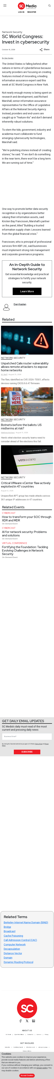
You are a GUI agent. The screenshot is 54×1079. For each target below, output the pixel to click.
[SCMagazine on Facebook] (20, 1021)
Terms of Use (38, 744)
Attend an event (30, 1047)
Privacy (46, 1034)
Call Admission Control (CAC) (20, 940)
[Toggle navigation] (5, 5)
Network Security (12, 32)
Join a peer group (42, 1047)
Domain (8, 957)
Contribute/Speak (18, 1047)
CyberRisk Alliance (19, 1034)
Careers (39, 1034)
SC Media (8, 1034)
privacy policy (42, 1068)
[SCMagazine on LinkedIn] (33, 1021)
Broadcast (9, 931)
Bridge (7, 926)
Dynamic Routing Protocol (18, 962)
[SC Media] (27, 6)
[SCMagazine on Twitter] (27, 1021)
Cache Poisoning (13, 935)
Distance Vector (13, 953)
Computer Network (15, 944)
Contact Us (30, 1034)
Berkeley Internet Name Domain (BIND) (26, 922)
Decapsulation (12, 948)
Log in (21, 12)
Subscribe (27, 752)
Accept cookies (27, 1075)
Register (31, 12)
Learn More (27, 291)
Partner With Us (27, 1051)
